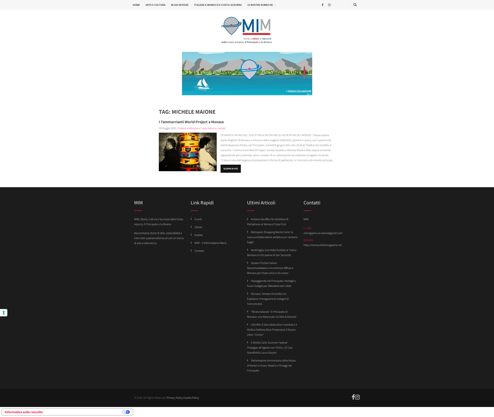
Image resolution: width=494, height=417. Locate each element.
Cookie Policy (191, 397)
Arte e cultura (155, 5)
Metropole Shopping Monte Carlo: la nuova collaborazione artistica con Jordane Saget (272, 237)
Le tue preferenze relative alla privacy (84, 412)
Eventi (198, 219)
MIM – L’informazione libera (210, 243)
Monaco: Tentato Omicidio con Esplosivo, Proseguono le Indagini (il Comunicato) (268, 299)
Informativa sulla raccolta (24, 412)
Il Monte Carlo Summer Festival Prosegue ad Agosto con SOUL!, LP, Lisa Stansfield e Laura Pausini (269, 347)
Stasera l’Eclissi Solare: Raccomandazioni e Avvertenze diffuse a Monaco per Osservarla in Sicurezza (270, 268)
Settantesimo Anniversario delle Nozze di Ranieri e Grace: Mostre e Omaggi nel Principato (271, 365)
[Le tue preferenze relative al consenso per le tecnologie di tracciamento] (3, 312)
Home (136, 5)
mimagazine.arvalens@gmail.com (323, 233)
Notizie (199, 235)
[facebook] (322, 5)
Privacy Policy (175, 397)
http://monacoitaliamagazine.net (323, 245)
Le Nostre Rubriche (260, 5)
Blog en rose (180, 5)
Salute (198, 227)
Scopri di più (230, 168)
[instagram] (329, 5)
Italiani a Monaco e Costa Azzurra (218, 5)
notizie (221, 128)
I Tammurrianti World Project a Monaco (191, 121)
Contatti (199, 251)
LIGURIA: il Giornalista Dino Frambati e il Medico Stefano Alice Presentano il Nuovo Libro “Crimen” (272, 329)
